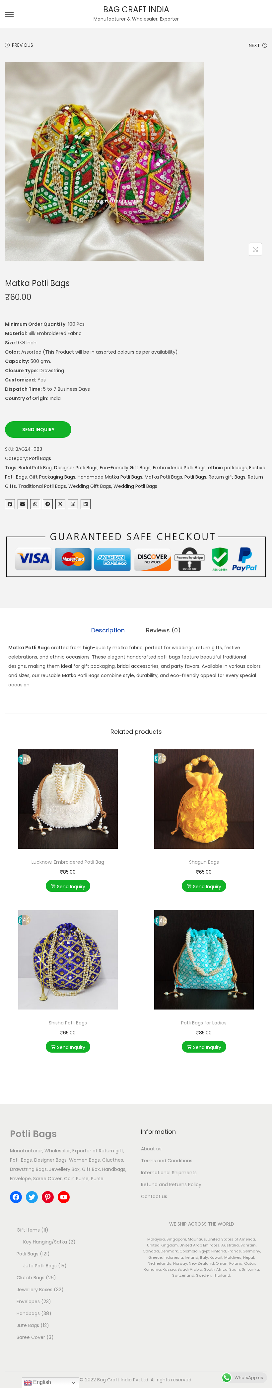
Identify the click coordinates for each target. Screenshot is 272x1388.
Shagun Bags (204, 862)
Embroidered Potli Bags (179, 467)
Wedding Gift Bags (89, 486)
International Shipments (169, 1172)
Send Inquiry (38, 429)
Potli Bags (40, 458)
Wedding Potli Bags (135, 486)
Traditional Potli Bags (42, 486)
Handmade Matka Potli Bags (110, 477)
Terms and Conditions (166, 1160)
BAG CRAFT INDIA (136, 9)
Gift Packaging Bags (52, 477)
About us (151, 1148)
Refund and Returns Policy (171, 1184)
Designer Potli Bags (76, 467)
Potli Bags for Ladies (204, 1022)
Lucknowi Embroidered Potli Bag (68, 862)
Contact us (154, 1196)
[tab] (108, 630)
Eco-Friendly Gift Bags (125, 467)
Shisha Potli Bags (68, 1022)
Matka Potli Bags (163, 477)
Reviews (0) (163, 630)
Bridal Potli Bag (35, 467)
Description (108, 630)
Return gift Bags (227, 477)
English (41, 1382)
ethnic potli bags (227, 467)
